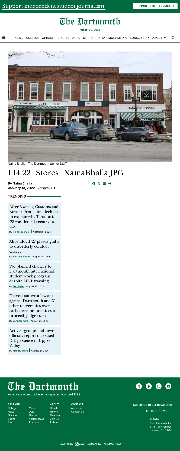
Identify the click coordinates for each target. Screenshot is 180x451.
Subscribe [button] (138, 38)
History (54, 411)
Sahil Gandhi (20, 320)
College (32, 38)
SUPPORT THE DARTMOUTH (155, 6)
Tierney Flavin (21, 256)
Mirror (89, 38)
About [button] (157, 38)
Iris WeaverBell (21, 231)
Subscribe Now (155, 411)
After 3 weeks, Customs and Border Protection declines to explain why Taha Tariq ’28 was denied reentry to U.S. (34, 217)
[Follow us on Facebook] (149, 386)
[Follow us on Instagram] (158, 386)
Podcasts (34, 422)
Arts (76, 38)
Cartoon (33, 415)
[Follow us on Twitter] (139, 386)
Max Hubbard (20, 350)
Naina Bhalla (22, 183)
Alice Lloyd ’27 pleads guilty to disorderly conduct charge (34, 246)
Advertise (76, 408)
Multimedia (117, 38)
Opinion (48, 38)
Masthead (55, 415)
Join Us (54, 418)
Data (101, 38)
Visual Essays (36, 418)
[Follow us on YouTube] (168, 386)
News (18, 38)
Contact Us (77, 411)
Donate (54, 408)
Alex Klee (18, 286)
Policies (54, 422)
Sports (63, 38)
